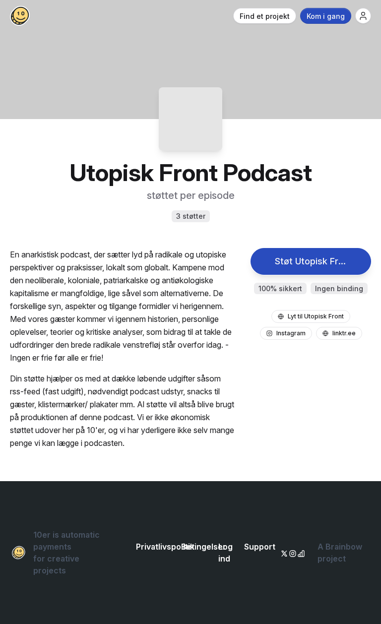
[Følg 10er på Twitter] (282, 553)
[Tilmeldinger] (363, 16)
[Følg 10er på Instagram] (291, 553)
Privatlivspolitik (165, 547)
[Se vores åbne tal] (299, 553)
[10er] (20, 16)
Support (259, 547)
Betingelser (203, 547)
